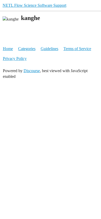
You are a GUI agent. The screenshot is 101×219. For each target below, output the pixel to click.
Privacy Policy (15, 58)
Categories (26, 48)
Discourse (32, 71)
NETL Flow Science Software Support (34, 5)
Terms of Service (77, 48)
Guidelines (49, 48)
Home (8, 48)
